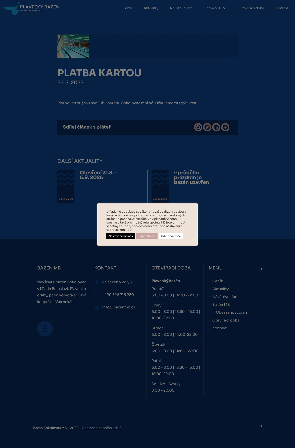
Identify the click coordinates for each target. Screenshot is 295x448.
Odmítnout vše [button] (171, 236)
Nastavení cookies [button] (121, 236)
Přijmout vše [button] (147, 236)
